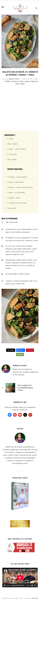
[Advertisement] (20, 108)
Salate (22, 84)
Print (21, 354)
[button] (3, 7)
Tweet (12, 350)
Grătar (21, 81)
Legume (27, 81)
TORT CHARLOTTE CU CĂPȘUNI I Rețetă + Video (25, 388)
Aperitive (14, 81)
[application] (20, 577)
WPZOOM (35, 598)
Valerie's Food (14, 79)
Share (22, 350)
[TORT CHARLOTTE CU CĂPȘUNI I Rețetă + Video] (10, 388)
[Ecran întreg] (35, 585)
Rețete (8, 81)
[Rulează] (5, 585)
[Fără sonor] (32, 585)
